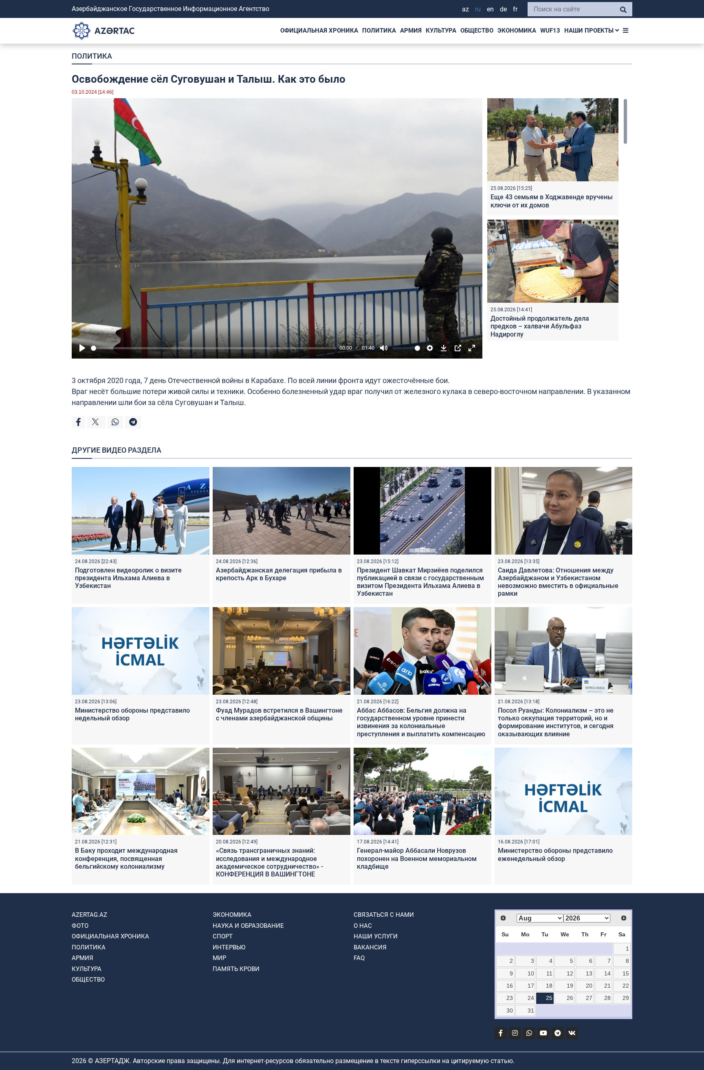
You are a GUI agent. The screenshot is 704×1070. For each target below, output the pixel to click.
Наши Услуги (376, 936)
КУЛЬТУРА (441, 30)
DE (503, 9)
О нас (363, 925)
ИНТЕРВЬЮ (229, 947)
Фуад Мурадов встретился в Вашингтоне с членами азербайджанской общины (279, 714)
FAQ (359, 958)
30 (509, 1010)
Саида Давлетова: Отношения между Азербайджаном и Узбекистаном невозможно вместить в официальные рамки (558, 582)
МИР (219, 958)
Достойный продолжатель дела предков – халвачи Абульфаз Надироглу (540, 326)
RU (478, 9)
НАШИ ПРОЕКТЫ (589, 30)
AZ (465, 9)
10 (531, 973)
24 (531, 998)
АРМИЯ (411, 30)
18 (549, 985)
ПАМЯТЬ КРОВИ (236, 969)
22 (626, 985)
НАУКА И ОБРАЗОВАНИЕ (248, 925)
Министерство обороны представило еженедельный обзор (555, 854)
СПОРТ (223, 936)
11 (549, 973)
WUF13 (550, 30)
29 (626, 998)
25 (549, 998)
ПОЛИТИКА (379, 30)
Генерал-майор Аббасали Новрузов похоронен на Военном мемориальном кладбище (417, 858)
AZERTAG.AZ (89, 914)
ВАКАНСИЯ (370, 947)
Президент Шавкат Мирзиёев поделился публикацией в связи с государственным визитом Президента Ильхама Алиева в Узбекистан (420, 582)
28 (607, 998)
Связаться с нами (384, 914)
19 (570, 985)
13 (589, 973)
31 (531, 1010)
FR (515, 9)
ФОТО (80, 925)
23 (509, 998)
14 (607, 973)
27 (589, 998)
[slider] (214, 348)
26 (570, 998)
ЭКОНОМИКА (516, 30)
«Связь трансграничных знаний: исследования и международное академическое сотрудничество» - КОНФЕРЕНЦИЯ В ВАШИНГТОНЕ (269, 862)
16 (509, 985)
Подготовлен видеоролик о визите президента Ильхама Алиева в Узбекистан (128, 578)
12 (570, 973)
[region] (557, 219)
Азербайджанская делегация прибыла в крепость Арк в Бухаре (279, 574)
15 (626, 973)
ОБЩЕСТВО (476, 30)
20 (589, 985)
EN (490, 9)
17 (531, 985)
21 (607, 985)
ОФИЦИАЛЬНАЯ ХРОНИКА (319, 30)
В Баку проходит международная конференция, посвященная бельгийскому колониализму (126, 858)
